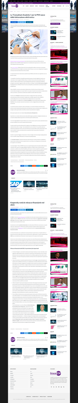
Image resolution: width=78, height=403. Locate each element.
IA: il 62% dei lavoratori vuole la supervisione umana (62, 164)
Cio (23, 5)
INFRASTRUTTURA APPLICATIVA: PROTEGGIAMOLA (60, 31)
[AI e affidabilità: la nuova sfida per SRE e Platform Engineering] (53, 154)
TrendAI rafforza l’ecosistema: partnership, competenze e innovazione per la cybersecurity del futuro (58, 47)
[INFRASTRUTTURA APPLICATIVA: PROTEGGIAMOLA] (53, 32)
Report (53, 5)
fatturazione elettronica (29, 160)
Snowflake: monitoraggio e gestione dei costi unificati (24, 3)
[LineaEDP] (15, 6)
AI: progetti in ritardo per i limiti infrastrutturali (42, 189)
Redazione (12, 386)
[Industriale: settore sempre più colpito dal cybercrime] (53, 134)
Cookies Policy (35, 396)
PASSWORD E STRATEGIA (61, 36)
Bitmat (11, 371)
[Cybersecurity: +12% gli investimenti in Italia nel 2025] (29, 184)
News (36, 5)
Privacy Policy (43, 396)
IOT (63, 5)
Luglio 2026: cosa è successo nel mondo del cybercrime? (62, 139)
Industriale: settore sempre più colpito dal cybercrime (61, 133)
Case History (47, 6)
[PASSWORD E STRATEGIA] (53, 38)
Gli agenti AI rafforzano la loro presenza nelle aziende (61, 159)
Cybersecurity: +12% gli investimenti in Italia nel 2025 (29, 189)
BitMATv (11, 373)
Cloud (27, 5)
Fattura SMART (15, 67)
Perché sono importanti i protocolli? (56, 75)
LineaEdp (11, 377)
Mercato (32, 5)
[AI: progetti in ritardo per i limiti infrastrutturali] (42, 184)
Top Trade (11, 375)
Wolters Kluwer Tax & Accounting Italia (17, 61)
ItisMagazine (12, 379)
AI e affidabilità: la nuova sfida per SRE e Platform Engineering (62, 153)
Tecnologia (41, 5)
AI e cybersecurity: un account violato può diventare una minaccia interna (61, 127)
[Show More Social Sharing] (34, 22)
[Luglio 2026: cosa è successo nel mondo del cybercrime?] (53, 140)
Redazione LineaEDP (15, 19)
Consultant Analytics (14, 160)
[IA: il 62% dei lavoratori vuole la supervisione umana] (53, 165)
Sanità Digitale (12, 384)
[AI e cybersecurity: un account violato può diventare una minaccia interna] (53, 128)
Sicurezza (59, 5)
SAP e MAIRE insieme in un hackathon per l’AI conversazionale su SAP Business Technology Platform (16, 190)
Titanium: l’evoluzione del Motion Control (57, 88)
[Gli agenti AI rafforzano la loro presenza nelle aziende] (53, 160)
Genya (35, 160)
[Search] (67, 6)
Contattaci (12, 388)
